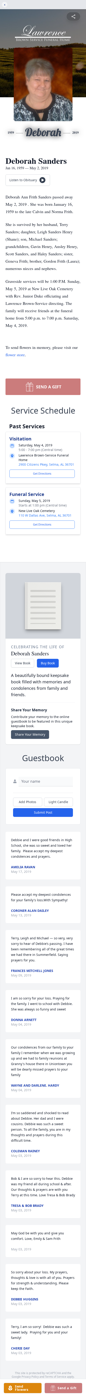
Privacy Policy (30, 1377)
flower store (15, 354)
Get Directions (42, 474)
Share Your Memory (30, 734)
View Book (22, 663)
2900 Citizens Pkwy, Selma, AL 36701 (46, 464)
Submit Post (43, 812)
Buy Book (48, 663)
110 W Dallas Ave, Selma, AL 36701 (45, 515)
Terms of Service (55, 1377)
